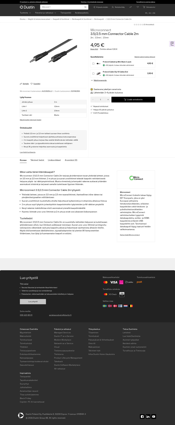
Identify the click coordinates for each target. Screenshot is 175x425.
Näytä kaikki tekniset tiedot (30, 120)
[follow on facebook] (142, 416)
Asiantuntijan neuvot (29, 391)
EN (154, 13)
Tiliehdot (24, 347)
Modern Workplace (62, 340)
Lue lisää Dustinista (131, 336)
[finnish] (120, 306)
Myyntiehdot (25, 332)
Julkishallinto (26, 387)
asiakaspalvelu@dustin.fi (60, 315)
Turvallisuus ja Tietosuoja (134, 351)
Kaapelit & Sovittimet (61, 19)
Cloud (56, 347)
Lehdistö (127, 332)
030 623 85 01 (26, 315)
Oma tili (91, 343)
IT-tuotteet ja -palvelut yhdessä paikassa (34, 2)
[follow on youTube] (153, 416)
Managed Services (62, 332)
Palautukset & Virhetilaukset (101, 340)
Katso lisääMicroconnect (130, 235)
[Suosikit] (138, 7)
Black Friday (25, 398)
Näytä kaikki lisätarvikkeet (145, 57)
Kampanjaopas (26, 358)
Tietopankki (65, 13)
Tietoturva (58, 354)
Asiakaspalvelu (81, 13)
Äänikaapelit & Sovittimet (82, 19)
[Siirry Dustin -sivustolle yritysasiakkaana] (27, 7)
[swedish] (105, 306)
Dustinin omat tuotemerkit (134, 347)
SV (150, 13)
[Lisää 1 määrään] (108, 99)
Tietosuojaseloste (28, 351)
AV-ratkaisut (59, 369)
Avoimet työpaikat (131, 340)
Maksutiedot (25, 336)
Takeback (58, 361)
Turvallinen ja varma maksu (145, 2)
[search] (85, 7)
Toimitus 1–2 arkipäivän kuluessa (92, 2)
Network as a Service (63, 343)
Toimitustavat (26, 340)
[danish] (115, 306)
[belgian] (131, 306)
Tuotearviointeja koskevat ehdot (34, 361)
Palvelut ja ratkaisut (44, 13)
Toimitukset (93, 336)
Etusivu (22, 19)
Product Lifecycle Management (68, 358)
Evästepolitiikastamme (30, 354)
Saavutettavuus (27, 365)
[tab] (24, 160)
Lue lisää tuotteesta (27, 152)
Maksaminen (94, 347)
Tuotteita (24, 13)
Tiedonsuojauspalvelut (64, 351)
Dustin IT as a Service (63, 336)
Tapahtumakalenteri (29, 380)
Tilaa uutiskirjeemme (29, 395)
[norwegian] (110, 306)
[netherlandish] (126, 306)
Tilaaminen (93, 332)
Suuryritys (24, 384)
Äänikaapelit (99, 19)
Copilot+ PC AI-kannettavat (32, 402)
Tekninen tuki (94, 351)
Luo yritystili (33, 302)
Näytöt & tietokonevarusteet (39, 19)
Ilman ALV (94, 49)
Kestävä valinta (129, 343)
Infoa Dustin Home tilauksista (101, 354)
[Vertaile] (130, 7)
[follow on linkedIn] (148, 416)
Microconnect (100, 30)
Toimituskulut (26, 343)
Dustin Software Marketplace (67, 365)
